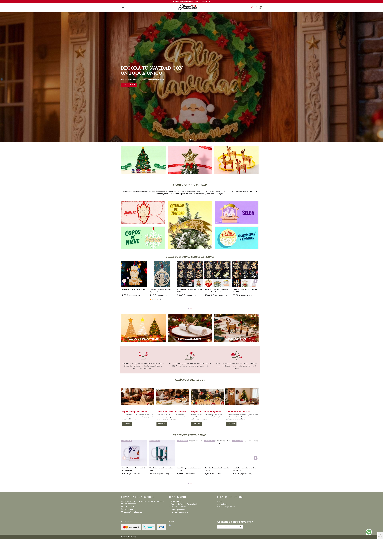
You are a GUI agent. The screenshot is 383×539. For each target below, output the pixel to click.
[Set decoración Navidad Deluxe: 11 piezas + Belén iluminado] (217, 274)
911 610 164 (128, 509)
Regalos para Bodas (178, 510)
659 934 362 (129, 506)
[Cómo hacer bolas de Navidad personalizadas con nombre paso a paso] (172, 397)
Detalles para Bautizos (179, 512)
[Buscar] (252, 7)
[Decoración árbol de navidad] (190, 160)
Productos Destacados (189, 435)
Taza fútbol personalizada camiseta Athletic (217, 469)
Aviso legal (223, 504)
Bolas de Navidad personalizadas (190, 256)
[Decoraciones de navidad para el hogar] (143, 160)
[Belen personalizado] (237, 212)
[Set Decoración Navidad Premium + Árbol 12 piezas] (245, 274)
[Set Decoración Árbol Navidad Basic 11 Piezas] (190, 274)
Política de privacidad (227, 507)
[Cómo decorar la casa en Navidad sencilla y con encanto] (242, 397)
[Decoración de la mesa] (236, 160)
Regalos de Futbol (177, 501)
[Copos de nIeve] (143, 237)
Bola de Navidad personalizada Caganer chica (160, 291)
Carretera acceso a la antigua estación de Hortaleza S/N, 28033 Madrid (142, 502)
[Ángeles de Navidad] (143, 212)
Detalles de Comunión (179, 507)
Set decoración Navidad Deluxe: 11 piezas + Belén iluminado (217, 291)
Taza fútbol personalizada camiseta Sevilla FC (189, 469)
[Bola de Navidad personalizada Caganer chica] (162, 274)
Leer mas (127, 424)
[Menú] (123, 7)
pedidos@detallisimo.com (133, 512)
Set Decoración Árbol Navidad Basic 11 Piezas (189, 291)
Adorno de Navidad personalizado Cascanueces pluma (133, 291)
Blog (220, 501)
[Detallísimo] (188, 7)
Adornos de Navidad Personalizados (184, 504)
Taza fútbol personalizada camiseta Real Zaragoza (133, 469)
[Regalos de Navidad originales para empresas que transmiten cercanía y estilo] (207, 397)
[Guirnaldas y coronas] (237, 237)
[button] (256, 281)
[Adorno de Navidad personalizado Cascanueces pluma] (134, 274)
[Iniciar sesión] (256, 7)
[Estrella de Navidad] (190, 225)
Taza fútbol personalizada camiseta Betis (161, 469)
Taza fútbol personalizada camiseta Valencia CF (244, 469)
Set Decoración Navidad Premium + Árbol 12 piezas (245, 291)
